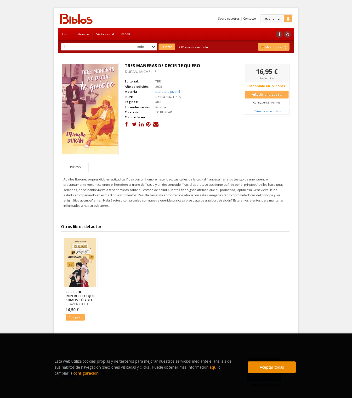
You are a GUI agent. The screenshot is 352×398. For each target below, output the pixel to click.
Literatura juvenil (167, 91)
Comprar (75, 317)
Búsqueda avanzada (194, 47)
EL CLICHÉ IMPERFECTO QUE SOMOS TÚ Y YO (80, 295)
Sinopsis (75, 167)
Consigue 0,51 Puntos (266, 102)
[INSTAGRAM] (287, 34)
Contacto (249, 18)
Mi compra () (275, 47)
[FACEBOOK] (279, 34)
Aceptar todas (272, 367)
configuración (86, 373)
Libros (81, 34)
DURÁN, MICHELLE (141, 71)
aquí (213, 367)
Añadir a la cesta (267, 94)
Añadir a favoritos (268, 111)
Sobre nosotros (229, 18)
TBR (158, 81)
